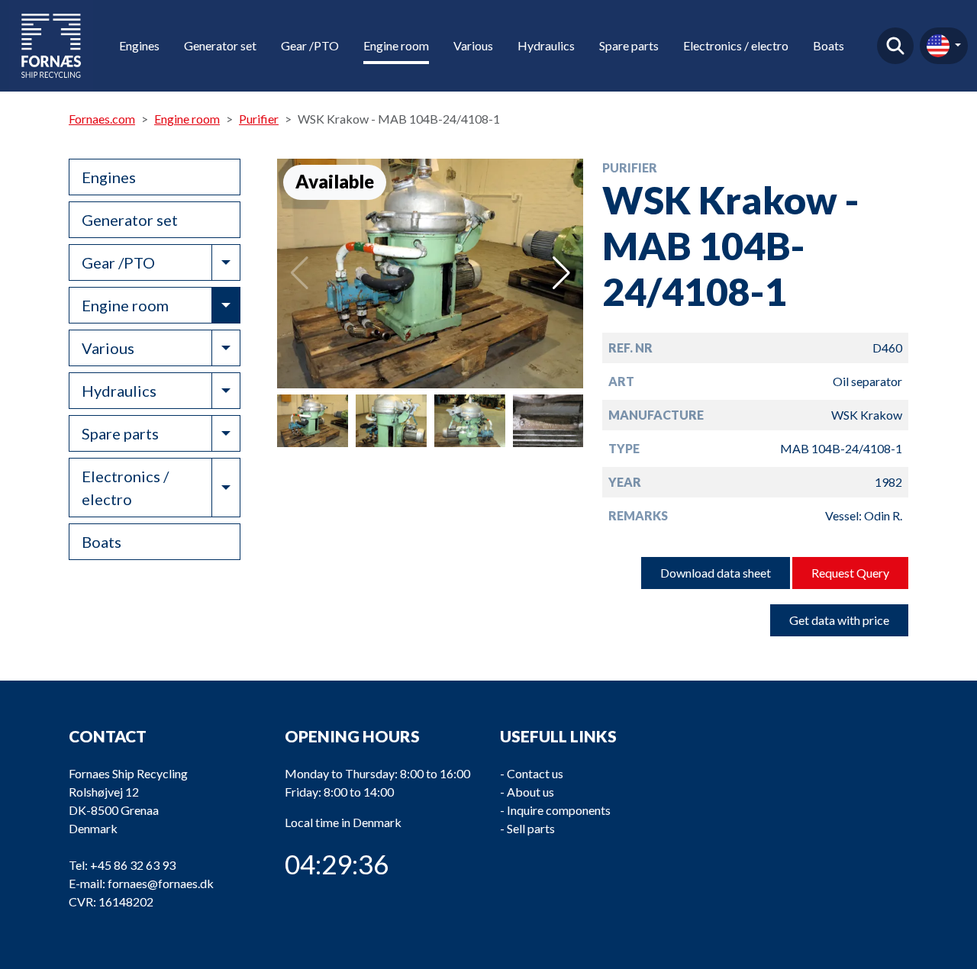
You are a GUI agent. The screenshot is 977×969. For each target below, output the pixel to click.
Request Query (850, 572)
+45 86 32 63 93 (133, 865)
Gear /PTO (310, 45)
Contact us (535, 773)
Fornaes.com (102, 118)
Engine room (396, 45)
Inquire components (559, 810)
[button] (561, 273)
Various (473, 45)
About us (530, 791)
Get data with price (839, 620)
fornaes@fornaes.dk (161, 883)
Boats (828, 45)
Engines (139, 45)
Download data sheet (715, 572)
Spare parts (629, 45)
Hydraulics (546, 45)
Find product (895, 45)
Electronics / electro (735, 45)
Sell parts (531, 828)
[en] (944, 45)
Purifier (259, 118)
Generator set (220, 45)
